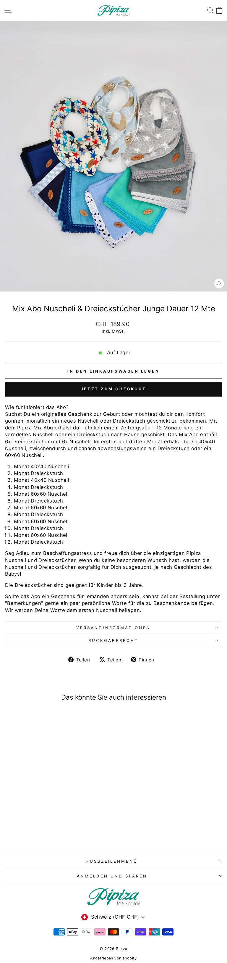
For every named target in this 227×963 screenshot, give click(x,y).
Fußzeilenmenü (112, 861)
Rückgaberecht (113, 640)
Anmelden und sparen (112, 876)
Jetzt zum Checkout (113, 389)
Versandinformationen (113, 627)
